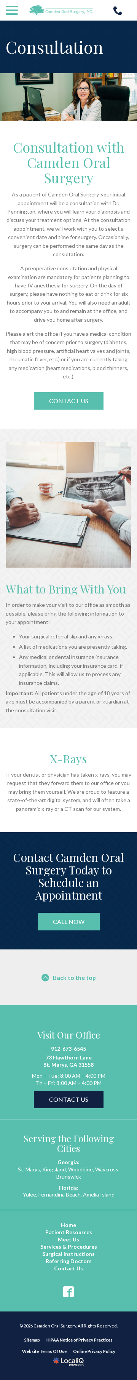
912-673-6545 (68, 1048)
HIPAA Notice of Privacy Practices (79, 1339)
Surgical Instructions (68, 1254)
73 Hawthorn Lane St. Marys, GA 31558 (68, 1061)
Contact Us (68, 400)
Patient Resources (68, 1232)
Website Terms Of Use (44, 1351)
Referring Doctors (69, 1261)
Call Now (68, 921)
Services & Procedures (68, 1246)
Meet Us (68, 1239)
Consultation (54, 47)
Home (68, 1225)
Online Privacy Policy (94, 1351)
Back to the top (74, 977)
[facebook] (69, 1292)
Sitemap (32, 1339)
